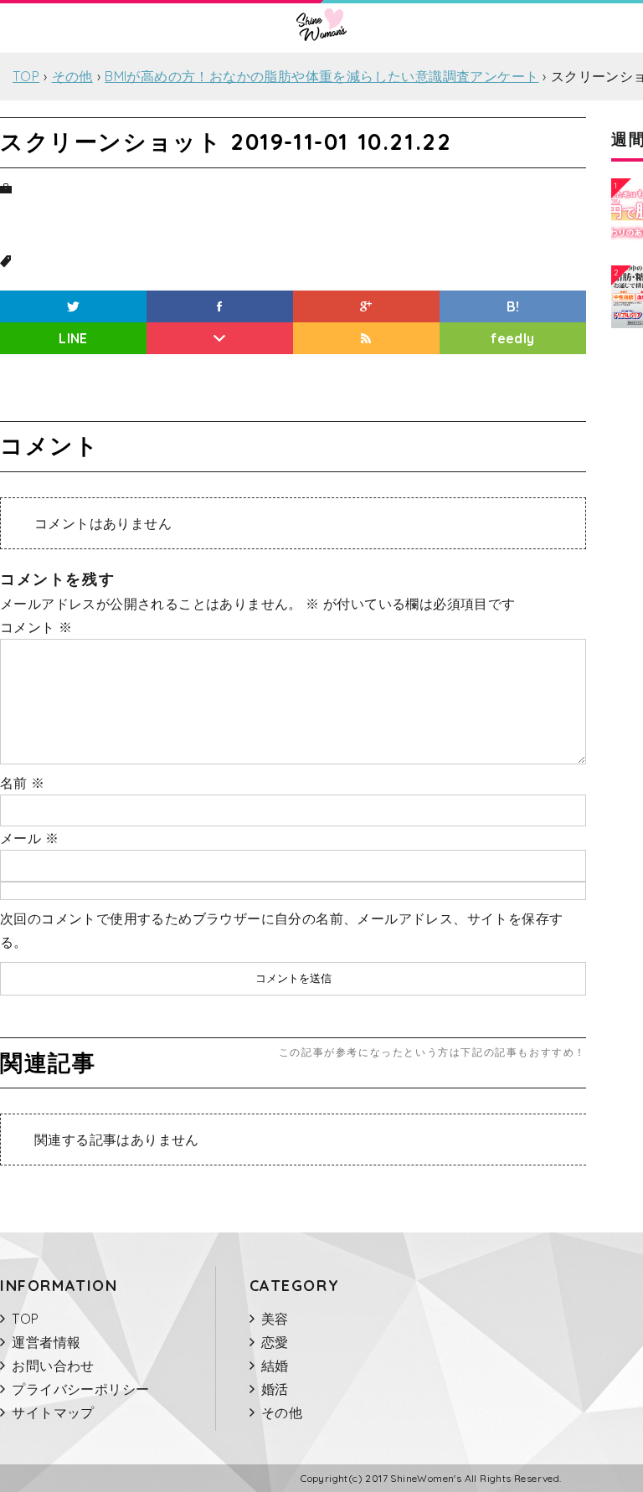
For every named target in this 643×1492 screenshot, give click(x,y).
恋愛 (275, 1342)
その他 (281, 1412)
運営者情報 (46, 1342)
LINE (73, 338)
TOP (25, 1318)
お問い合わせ (53, 1365)
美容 (275, 1318)
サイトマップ (53, 1412)
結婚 (275, 1365)
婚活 (275, 1389)
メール (29, 838)
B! (513, 306)
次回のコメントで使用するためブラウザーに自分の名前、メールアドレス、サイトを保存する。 (281, 930)
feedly (512, 338)
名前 (22, 782)
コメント (36, 627)
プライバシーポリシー (80, 1389)
